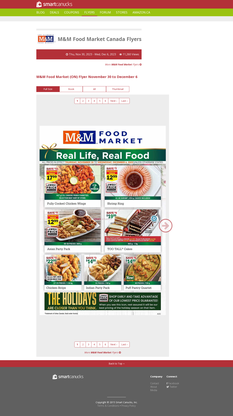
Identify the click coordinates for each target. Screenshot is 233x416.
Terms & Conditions (108, 405)
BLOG (40, 12)
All (94, 89)
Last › (124, 100)
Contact (154, 383)
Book (71, 89)
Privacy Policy (128, 405)
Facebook (173, 383)
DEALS (54, 12)
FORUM (105, 12)
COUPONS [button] (71, 12)
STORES (121, 12)
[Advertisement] (98, 19)
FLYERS (89, 12)
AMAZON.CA (141, 12)
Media (153, 390)
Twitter (173, 386)
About (153, 386)
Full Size (47, 89)
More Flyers (122, 64)
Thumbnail (117, 89)
